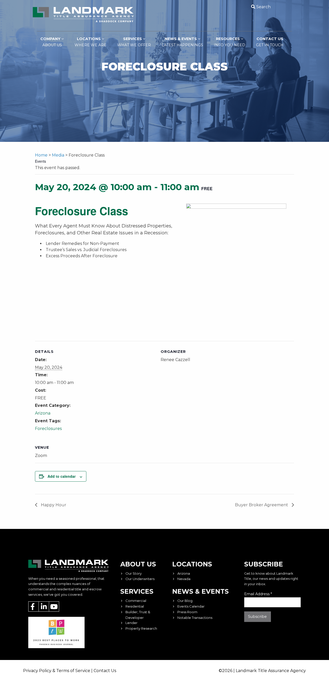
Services (134, 41)
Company (51, 41)
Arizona (42, 413)
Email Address (258, 594)
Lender (131, 623)
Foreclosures (48, 428)
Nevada (183, 579)
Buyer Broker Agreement (262, 504)
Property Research (141, 628)
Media (58, 155)
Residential (134, 606)
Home (41, 155)
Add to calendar (62, 476)
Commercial (135, 601)
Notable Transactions (194, 618)
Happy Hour (53, 504)
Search (263, 6)
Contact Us (270, 41)
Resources (229, 41)
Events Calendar (191, 606)
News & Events (182, 41)
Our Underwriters (139, 579)
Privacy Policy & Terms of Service (56, 670)
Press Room (187, 612)
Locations (90, 41)
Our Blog (185, 601)
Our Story (133, 573)
